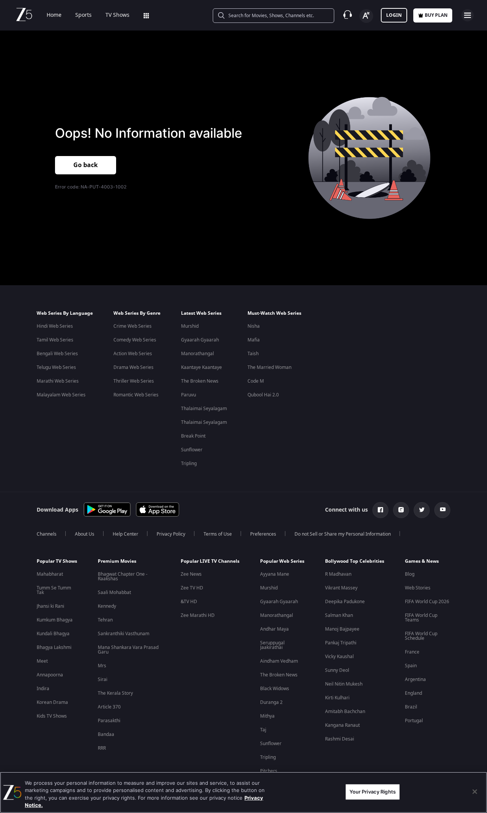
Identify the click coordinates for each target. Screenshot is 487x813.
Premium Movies (117, 561)
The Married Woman (269, 367)
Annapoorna (50, 674)
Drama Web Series (133, 367)
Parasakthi (109, 720)
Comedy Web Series (134, 339)
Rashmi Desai (339, 739)
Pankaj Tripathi (340, 642)
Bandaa (106, 734)
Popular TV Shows (57, 561)
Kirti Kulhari (337, 697)
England (413, 693)
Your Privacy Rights (372, 792)
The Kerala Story (115, 693)
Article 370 (109, 707)
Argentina (415, 679)
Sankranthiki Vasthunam (123, 633)
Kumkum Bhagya (55, 620)
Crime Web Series (132, 326)
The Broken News (199, 381)
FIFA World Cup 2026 (427, 601)
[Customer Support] (347, 15)
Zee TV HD (192, 587)
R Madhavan (338, 574)
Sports (83, 15)
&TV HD (189, 601)
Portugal (414, 720)
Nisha (254, 326)
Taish (253, 353)
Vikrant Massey (341, 587)
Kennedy (107, 606)
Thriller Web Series (133, 381)
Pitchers (268, 771)
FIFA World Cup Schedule (421, 636)
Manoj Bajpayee (342, 629)
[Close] (474, 791)
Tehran (105, 620)
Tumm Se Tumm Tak (54, 590)
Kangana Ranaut (342, 725)
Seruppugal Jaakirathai (272, 645)
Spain (411, 665)
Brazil (411, 707)
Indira (43, 688)
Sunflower (191, 449)
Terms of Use (218, 534)
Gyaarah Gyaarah (200, 339)
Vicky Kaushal (339, 656)
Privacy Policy (171, 534)
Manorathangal (197, 353)
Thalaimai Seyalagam (204, 408)
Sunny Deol (337, 670)
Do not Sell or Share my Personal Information (342, 534)
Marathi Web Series (58, 381)
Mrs (102, 665)
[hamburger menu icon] (467, 15)
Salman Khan (339, 615)
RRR (102, 748)
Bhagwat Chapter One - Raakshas (122, 576)
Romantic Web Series (136, 394)
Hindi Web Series (55, 326)
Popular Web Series (282, 561)
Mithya (267, 716)
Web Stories (417, 587)
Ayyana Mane (274, 574)
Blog (409, 574)
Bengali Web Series (57, 353)
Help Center (125, 534)
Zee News (191, 574)
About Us (84, 534)
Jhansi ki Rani (50, 606)
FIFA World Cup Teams (421, 617)
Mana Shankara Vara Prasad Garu (128, 649)
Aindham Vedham (279, 661)
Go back (85, 165)
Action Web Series (132, 353)
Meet (42, 661)
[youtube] (442, 510)
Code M (256, 381)
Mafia (254, 339)
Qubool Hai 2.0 (263, 394)
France (412, 652)
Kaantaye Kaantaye (201, 367)
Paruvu (188, 394)
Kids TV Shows (52, 716)
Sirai (102, 679)
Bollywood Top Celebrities (354, 561)
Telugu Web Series (56, 367)
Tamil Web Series (55, 339)
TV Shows (117, 15)
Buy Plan (436, 15)
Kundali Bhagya (53, 633)
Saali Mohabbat (114, 592)
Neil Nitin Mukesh (343, 684)
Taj (263, 729)
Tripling (189, 463)
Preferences (263, 534)
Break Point (193, 436)
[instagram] (401, 510)
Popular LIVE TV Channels (210, 561)
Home (54, 15)
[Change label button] (366, 16)
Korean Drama (52, 702)
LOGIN (394, 15)
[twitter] (422, 510)
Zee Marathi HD (198, 615)
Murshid (190, 326)
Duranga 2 (271, 702)
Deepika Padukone (345, 601)
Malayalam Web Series (61, 394)
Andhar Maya (274, 629)
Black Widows (274, 688)
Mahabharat (50, 574)
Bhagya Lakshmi (54, 647)
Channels (47, 534)
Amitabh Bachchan (345, 711)
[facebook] (380, 510)
